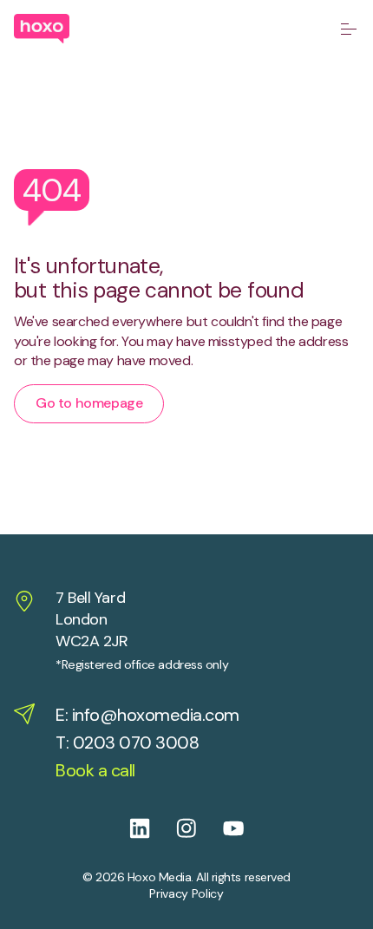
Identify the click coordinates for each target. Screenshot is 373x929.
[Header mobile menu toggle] (348, 28)
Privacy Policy (186, 893)
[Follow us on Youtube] (246, 828)
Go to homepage (89, 403)
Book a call (95, 770)
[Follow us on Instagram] (199, 828)
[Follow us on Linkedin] (152, 828)
